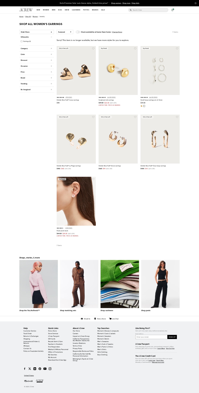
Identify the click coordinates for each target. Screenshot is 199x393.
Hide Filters (25, 32)
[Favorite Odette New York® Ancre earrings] (135, 117)
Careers (75, 333)
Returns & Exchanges (31, 336)
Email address (139, 334)
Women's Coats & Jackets (106, 333)
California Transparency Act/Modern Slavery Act (81, 340)
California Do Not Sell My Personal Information (82, 355)
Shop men (126, 3)
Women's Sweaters (104, 336)
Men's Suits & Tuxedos (105, 344)
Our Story (76, 331)
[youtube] (44, 368)
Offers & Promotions (55, 352)
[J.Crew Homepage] (25, 10)
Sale (103, 10)
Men (54, 10)
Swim (67, 10)
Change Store (117, 32)
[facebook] (24, 368)
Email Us (87, 319)
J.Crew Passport (53, 336)
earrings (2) (27, 41)
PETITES (86, 10)
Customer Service (29, 331)
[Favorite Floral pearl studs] (93, 179)
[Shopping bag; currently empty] (178, 9)
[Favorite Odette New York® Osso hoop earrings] (177, 117)
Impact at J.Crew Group (81, 336)
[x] (29, 368)
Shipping (26, 339)
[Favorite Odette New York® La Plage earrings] (93, 117)
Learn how (152, 360)
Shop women (116, 3)
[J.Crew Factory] (41, 381)
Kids (60, 10)
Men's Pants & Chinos (105, 347)
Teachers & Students (55, 344)
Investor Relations (79, 343)
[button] (172, 9)
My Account (52, 357)
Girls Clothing (102, 352)
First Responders (54, 347)
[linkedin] (34, 368)
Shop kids (135, 3)
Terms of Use (77, 346)
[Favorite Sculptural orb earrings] (135, 48)
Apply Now (160, 360)
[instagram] (50, 368)
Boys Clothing (102, 355)
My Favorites (52, 355)
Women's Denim (103, 339)
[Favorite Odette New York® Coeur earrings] (93, 48)
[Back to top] (195, 389)
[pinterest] (39, 368)
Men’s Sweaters (103, 341)
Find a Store (101, 319)
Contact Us (27, 348)
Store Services (53, 333)
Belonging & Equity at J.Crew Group (83, 360)
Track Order (27, 333)
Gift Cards (51, 339)
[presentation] (60, 97)
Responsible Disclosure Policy (83, 351)
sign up (172, 337)
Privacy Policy (77, 348)
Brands (95, 10)
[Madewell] (28, 381)
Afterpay (26, 346)
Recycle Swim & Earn (55, 341)
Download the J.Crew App (57, 360)
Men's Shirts (101, 349)
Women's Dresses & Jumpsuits (108, 331)
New (38, 10)
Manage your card (158, 362)
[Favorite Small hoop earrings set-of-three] (177, 48)
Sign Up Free (170, 348)
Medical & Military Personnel (58, 349)
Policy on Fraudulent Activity (33, 351)
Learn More (161, 348)
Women (46, 10)
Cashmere (76, 10)
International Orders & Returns (31, 342)
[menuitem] (38, 9)
